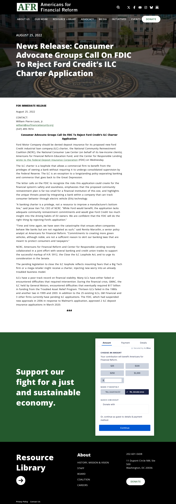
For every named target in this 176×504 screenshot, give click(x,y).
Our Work (41, 19)
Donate (151, 19)
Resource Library (64, 19)
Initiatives (119, 19)
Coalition (83, 479)
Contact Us (35, 501)
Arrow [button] (20, 480)
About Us (23, 19)
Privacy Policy (22, 501)
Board (81, 473)
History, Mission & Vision (93, 462)
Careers (82, 485)
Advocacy (87, 19)
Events (136, 19)
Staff (80, 468)
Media (103, 19)
